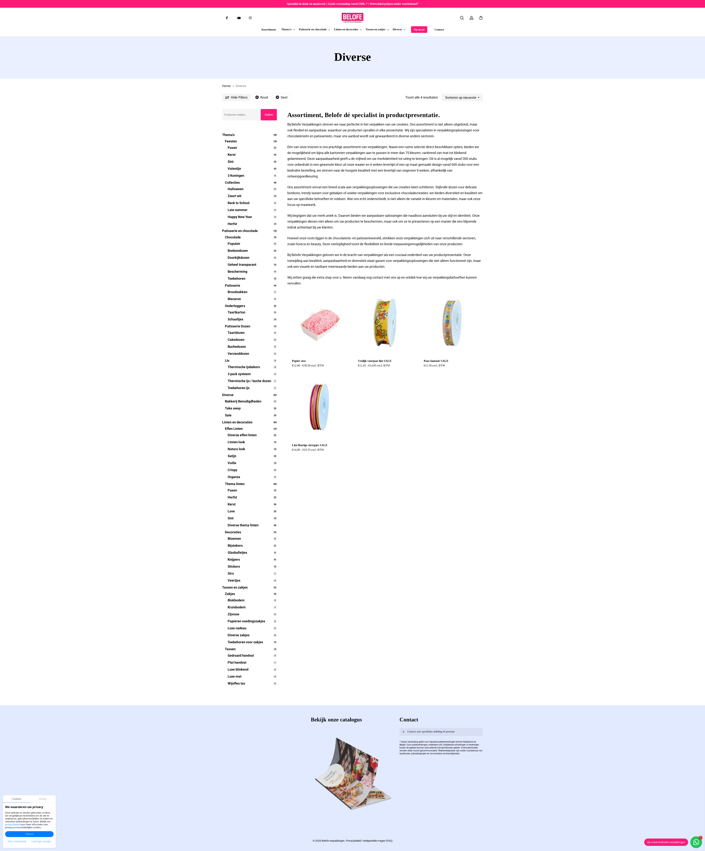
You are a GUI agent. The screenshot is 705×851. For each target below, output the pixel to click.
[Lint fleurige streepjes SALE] (318, 407)
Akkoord (29, 834)
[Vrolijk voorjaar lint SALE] (384, 322)
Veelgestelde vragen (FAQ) (378, 840)
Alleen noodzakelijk (17, 841)
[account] (471, 18)
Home (226, 86)
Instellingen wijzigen (41, 841)
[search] (462, 18)
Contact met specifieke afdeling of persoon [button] (431, 731)
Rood (264, 97)
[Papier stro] (318, 322)
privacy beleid (12, 824)
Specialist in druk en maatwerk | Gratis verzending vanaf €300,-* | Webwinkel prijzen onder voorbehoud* (352, 3)
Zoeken (269, 114)
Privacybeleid (353, 840)
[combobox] (462, 97)
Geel (284, 97)
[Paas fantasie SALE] (450, 322)
